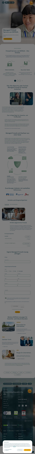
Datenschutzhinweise (8, 449)
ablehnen (14, 446)
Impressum (6, 450)
